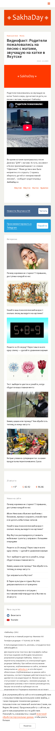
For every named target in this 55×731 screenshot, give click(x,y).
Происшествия (12, 36)
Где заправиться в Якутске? (20, 575)
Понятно (28, 726)
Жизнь (22, 36)
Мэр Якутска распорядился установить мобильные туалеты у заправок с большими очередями (27, 538)
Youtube (14, 620)
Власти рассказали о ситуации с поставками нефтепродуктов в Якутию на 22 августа (26, 593)
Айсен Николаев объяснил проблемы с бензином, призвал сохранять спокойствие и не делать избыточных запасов (27, 516)
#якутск (27, 188)
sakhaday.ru (23, 669)
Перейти (42, 225)
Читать (43, 210)
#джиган (44, 188)
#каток (35, 188)
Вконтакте (16, 615)
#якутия (18, 188)
